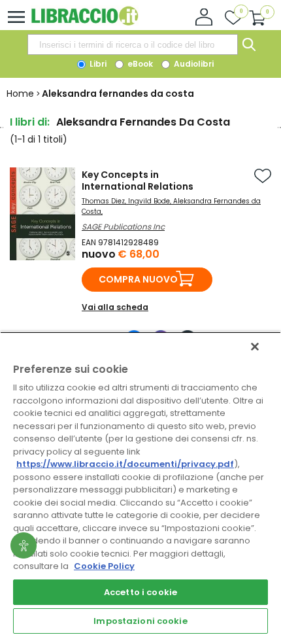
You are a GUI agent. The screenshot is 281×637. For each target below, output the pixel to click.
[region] (140, 484)
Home (20, 93)
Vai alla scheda (115, 307)
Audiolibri (193, 63)
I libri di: (30, 121)
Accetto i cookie (140, 592)
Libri (97, 63)
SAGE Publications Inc (123, 226)
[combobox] (132, 44)
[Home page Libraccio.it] (85, 22)
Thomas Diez (103, 201)
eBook (139, 63)
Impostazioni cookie (140, 621)
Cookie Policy (104, 566)
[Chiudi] (255, 347)
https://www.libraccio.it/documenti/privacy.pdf (125, 464)
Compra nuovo (138, 279)
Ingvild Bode (149, 201)
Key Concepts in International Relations (137, 180)
